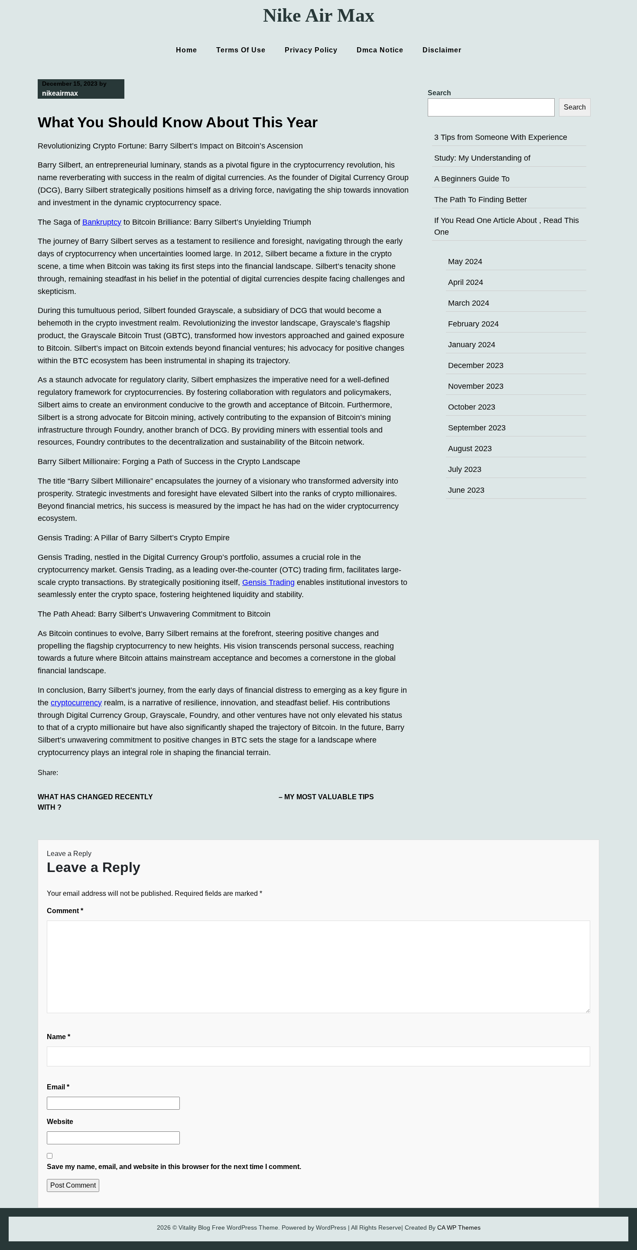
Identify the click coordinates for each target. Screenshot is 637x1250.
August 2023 (470, 448)
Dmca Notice (380, 50)
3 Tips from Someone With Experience (500, 137)
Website (60, 1121)
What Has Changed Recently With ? (95, 802)
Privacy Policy (311, 50)
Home (186, 50)
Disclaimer (442, 50)
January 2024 (471, 344)
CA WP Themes (459, 1227)
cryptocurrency (76, 702)
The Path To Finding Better (480, 199)
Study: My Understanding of (482, 158)
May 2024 (465, 261)
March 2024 (468, 303)
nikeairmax (60, 93)
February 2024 (473, 324)
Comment (65, 910)
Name (58, 1036)
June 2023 (466, 490)
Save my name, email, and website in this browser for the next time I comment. (174, 1166)
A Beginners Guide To (472, 178)
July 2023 (464, 469)
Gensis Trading (268, 582)
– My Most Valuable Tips (326, 797)
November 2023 (476, 386)
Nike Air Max (318, 15)
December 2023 (476, 365)
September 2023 (477, 427)
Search (439, 93)
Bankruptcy (101, 222)
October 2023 (471, 407)
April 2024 (465, 282)
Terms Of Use (241, 50)
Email (58, 1087)
